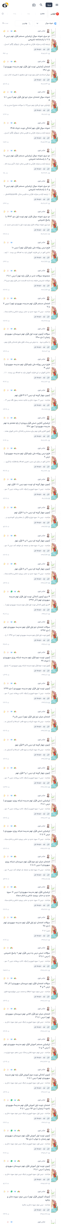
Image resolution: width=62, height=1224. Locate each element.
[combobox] (47, 23)
